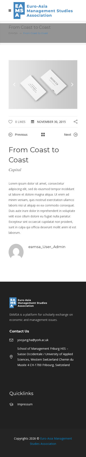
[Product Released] (43, 84)
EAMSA (13, 33)
